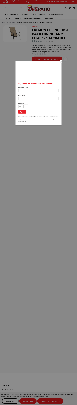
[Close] (61, 61)
